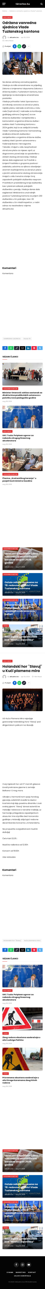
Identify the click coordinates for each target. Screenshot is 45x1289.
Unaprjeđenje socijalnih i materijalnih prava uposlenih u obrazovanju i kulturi (20, 609)
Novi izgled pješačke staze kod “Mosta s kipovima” (21, 638)
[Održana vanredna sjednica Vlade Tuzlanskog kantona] (22, 63)
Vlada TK (27, 338)
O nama (10, 1272)
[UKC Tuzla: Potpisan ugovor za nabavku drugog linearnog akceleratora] (22, 417)
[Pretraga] (41, 4)
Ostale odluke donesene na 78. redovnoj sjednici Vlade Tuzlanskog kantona (21, 585)
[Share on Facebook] (15, 46)
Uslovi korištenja (22, 1276)
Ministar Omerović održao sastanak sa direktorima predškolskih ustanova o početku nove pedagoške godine (22, 395)
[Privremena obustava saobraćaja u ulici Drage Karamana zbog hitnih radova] (22, 1059)
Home (4, 11)
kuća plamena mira (32, 940)
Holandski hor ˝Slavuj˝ (12, 940)
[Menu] (4, 4)
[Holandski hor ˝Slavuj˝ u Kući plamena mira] (22, 700)
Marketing (21, 1272)
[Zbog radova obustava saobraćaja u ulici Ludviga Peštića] (22, 1018)
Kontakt (32, 1272)
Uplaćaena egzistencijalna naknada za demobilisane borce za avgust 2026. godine (21, 558)
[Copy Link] (24, 46)
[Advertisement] (22, 238)
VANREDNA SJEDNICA (12, 338)
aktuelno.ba (14, 37)
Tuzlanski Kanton (10, 549)
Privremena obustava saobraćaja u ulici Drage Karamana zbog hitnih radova (20, 1080)
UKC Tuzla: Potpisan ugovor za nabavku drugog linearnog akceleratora (18, 438)
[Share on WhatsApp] (19, 46)
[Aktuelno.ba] (22, 4)
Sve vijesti (7, 17)
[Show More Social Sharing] (29, 46)
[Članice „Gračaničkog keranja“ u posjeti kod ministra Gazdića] (22, 459)
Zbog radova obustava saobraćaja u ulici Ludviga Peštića (21, 1038)
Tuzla (5, 626)
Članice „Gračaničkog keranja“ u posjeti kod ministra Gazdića (19, 479)
